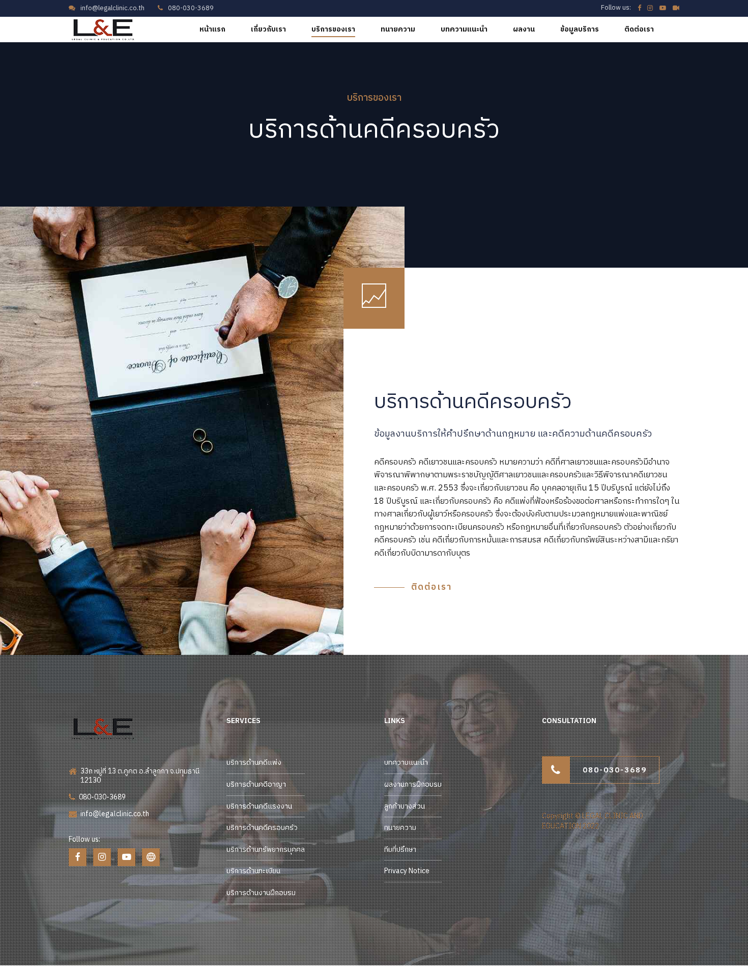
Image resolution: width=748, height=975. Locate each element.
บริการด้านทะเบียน (253, 871)
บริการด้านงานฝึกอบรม (261, 893)
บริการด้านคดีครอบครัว (262, 828)
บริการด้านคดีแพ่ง (253, 762)
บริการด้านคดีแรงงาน (259, 806)
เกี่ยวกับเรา (268, 29)
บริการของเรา (333, 29)
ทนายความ (398, 29)
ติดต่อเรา (639, 29)
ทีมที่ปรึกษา (400, 849)
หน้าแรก (212, 29)
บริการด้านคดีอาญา (256, 784)
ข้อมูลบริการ (579, 29)
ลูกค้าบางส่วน (404, 806)
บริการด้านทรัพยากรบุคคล (265, 849)
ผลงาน (524, 29)
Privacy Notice (406, 871)
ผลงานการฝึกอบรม (413, 784)
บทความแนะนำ (464, 29)
